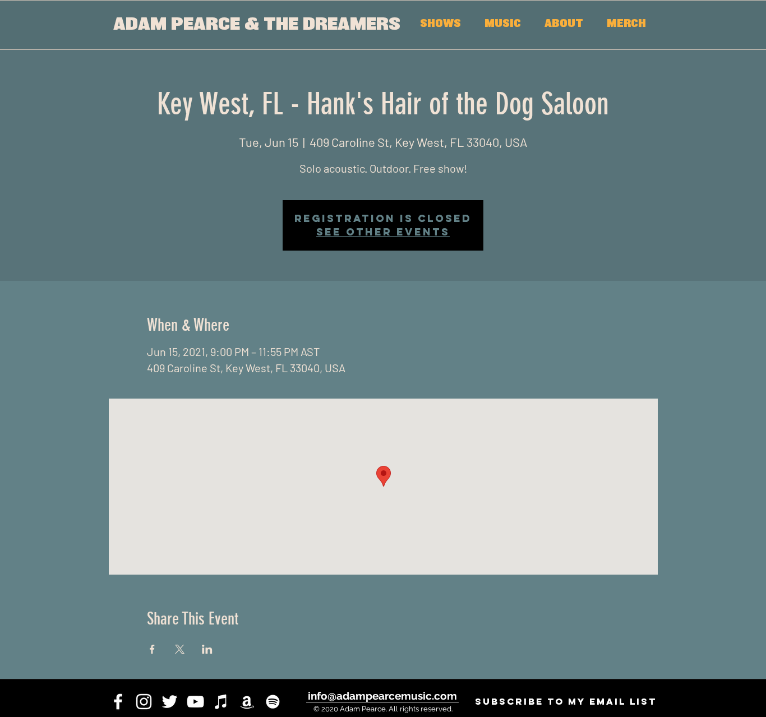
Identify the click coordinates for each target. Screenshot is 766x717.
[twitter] (169, 701)
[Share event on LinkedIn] (207, 649)
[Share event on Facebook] (152, 649)
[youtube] (195, 701)
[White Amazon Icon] (247, 701)
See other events (383, 231)
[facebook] (118, 701)
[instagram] (143, 701)
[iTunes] (221, 701)
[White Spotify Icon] (272, 701)
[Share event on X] (179, 649)
